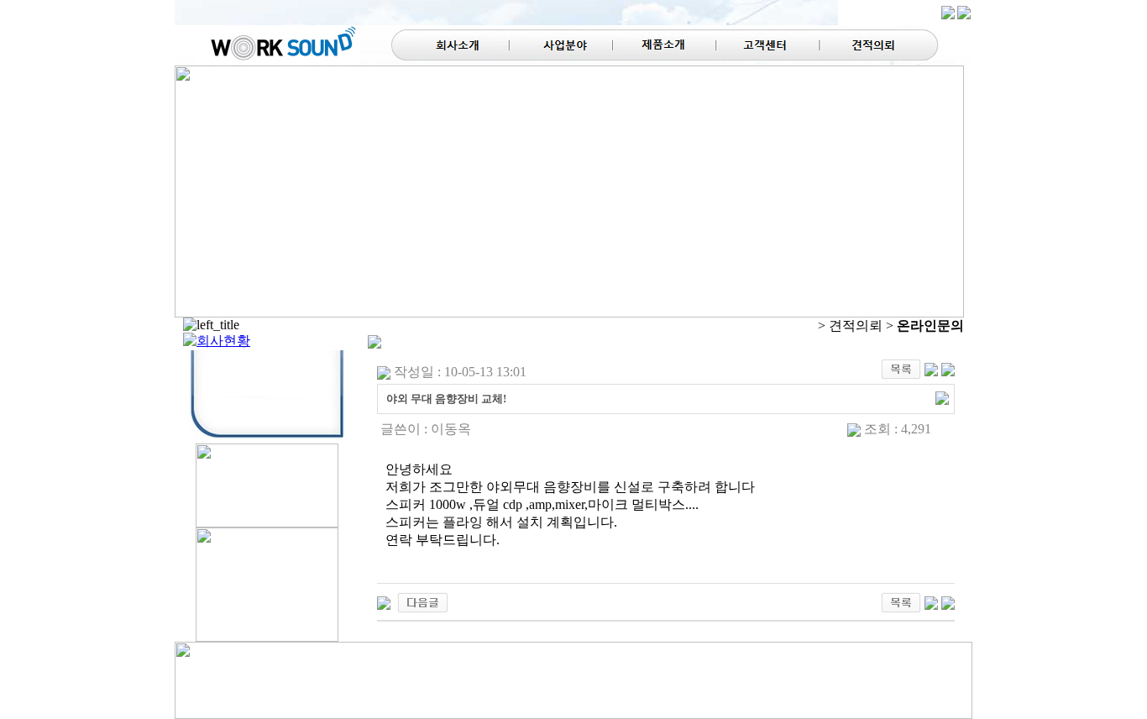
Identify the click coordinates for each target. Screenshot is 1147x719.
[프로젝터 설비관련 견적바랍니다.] (383, 601)
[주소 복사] (942, 397)
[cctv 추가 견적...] (422, 601)
